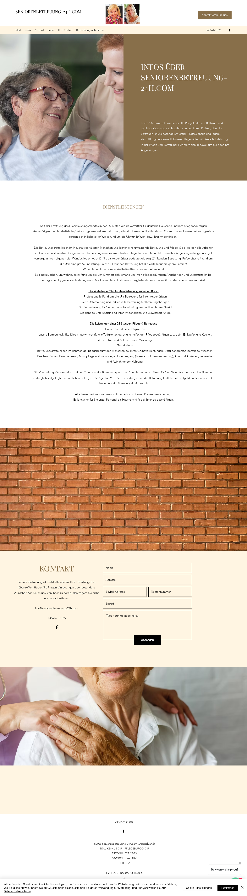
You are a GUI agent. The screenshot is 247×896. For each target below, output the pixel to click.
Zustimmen (227, 888)
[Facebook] (230, 30)
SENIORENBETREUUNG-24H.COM (48, 11)
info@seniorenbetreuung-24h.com (56, 608)
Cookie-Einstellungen (199, 888)
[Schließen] (242, 887)
